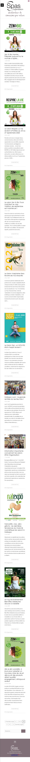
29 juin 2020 (7, 135)
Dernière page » (19, 724)
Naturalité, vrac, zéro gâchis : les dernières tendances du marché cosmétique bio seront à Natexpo (14, 528)
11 (7, 724)
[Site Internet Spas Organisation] (15, 746)
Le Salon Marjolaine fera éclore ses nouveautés (14, 274)
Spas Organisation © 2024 (15, 751)
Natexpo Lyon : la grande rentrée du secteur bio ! (15, 398)
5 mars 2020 (7, 534)
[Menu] (2, 5)
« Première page (9, 721)
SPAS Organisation (9, 89)
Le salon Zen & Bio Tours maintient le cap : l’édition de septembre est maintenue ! (14, 205)
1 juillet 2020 (7, 60)
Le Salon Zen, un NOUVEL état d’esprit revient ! (15, 346)
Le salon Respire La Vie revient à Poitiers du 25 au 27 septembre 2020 (15, 131)
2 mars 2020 (7, 606)
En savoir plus (15, 85)
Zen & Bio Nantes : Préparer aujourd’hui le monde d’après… (14, 56)
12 (9, 724)
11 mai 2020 (7, 457)
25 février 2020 (8, 683)
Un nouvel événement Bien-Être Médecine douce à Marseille (14, 601)
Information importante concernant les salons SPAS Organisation (14, 453)
